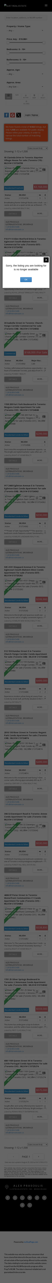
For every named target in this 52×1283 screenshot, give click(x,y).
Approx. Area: (14, 82)
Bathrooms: (16, 59)
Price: (17, 39)
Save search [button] (8, 97)
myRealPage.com (31, 1242)
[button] (7, 1197)
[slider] (8, 42)
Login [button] (31, 115)
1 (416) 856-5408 (12, 227)
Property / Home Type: (19, 26)
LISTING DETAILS (12, 213)
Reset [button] (43, 97)
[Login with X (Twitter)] (18, 117)
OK (26, 279)
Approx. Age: (13, 69)
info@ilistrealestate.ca (15, 229)
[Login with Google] (12, 117)
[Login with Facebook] (6, 117)
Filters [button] (26, 102)
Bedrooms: (16, 49)
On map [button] (34, 97)
